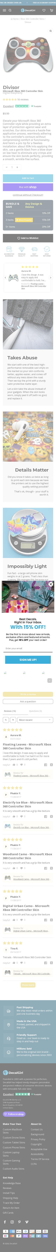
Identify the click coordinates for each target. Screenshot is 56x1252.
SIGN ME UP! (28, 660)
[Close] (50, 584)
